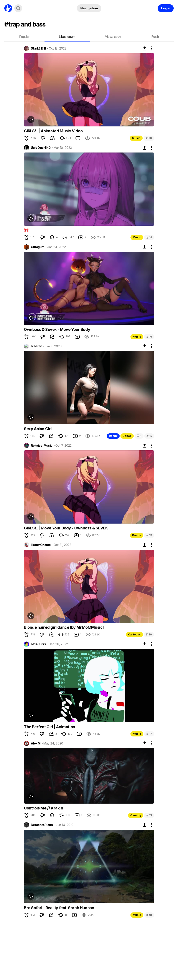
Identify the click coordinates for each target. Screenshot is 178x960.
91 (149, 915)
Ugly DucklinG (41, 147)
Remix (113, 436)
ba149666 (38, 644)
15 (149, 436)
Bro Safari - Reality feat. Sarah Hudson (59, 907)
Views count (113, 36)
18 (149, 237)
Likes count (67, 36)
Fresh (155, 36)
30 (149, 634)
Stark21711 (38, 48)
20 (149, 138)
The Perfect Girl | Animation (49, 727)
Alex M (36, 743)
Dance (127, 436)
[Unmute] (30, 119)
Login (165, 8)
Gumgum (37, 247)
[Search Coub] (18, 8)
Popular (24, 36)
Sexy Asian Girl (38, 428)
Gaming (135, 815)
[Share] (144, 48)
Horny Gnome (41, 544)
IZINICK (36, 346)
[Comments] (52, 138)
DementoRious (42, 824)
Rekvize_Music (42, 445)
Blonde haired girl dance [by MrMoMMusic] (64, 627)
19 (149, 535)
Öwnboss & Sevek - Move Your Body (57, 329)
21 (149, 815)
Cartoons (134, 634)
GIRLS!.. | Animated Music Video (53, 131)
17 (149, 734)
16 (149, 336)
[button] (26, 138)
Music (136, 138)
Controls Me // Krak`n (43, 808)
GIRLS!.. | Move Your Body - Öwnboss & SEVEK (66, 528)
